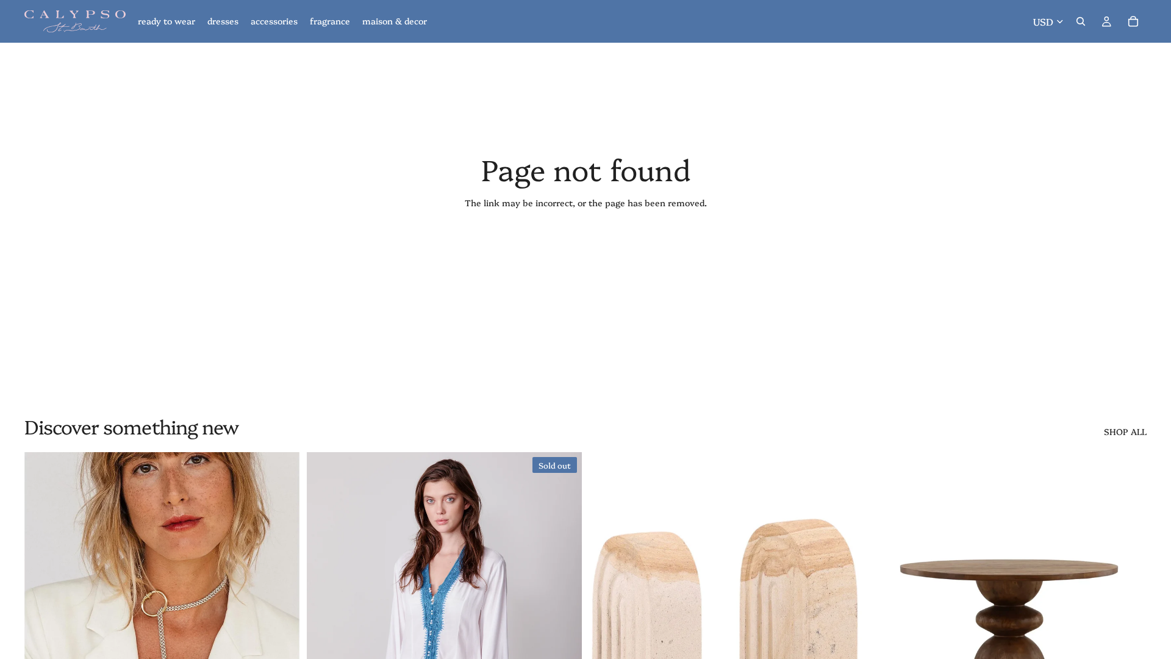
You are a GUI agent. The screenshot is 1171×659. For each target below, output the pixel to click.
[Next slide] (281, 624)
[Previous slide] (42, 624)
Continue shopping (585, 246)
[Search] (1080, 21)
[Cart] (1133, 21)
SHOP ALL (1125, 432)
